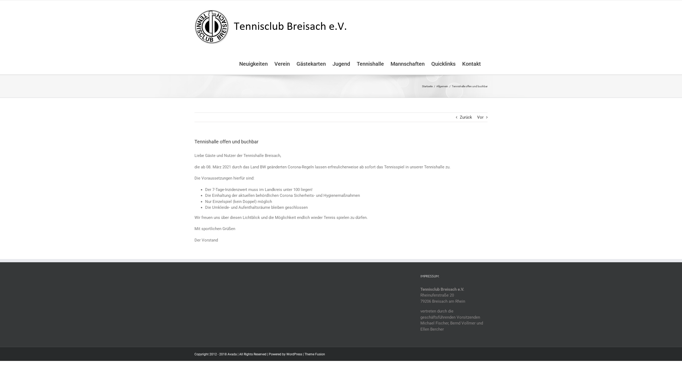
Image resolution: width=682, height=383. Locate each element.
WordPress (294, 354)
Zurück (466, 117)
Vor (480, 117)
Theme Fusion (315, 354)
